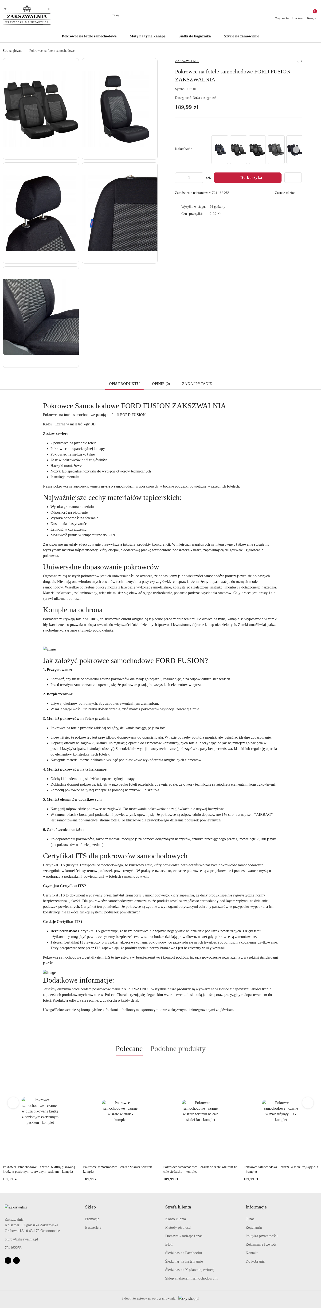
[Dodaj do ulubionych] (293, 177)
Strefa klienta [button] (178, 1206)
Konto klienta (175, 1219)
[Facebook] (8, 1260)
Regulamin (254, 1227)
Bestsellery (93, 1227)
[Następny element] (296, 150)
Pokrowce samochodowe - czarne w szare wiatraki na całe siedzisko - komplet (120, 1169)
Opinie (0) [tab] (161, 384)
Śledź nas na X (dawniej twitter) (189, 1270)
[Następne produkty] (308, 1103)
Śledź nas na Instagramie (184, 1261)
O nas (250, 1219)
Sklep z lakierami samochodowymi (191, 1278)
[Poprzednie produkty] (13, 1103)
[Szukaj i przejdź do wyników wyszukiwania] (213, 15)
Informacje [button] (256, 1206)
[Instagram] (16, 1260)
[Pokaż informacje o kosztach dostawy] (224, 213)
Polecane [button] (129, 1048)
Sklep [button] (90, 1206)
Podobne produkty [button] (178, 1048)
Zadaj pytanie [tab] (197, 384)
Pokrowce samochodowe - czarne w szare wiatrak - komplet (38, 1169)
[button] (41, 109)
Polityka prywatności (262, 1236)
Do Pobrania (255, 1261)
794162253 (13, 1248)
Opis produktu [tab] (124, 384)
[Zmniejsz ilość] (178, 178)
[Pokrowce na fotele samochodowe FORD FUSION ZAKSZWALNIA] (219, 150)
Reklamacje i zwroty (261, 1244)
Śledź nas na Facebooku (183, 1253)
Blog (169, 1244)
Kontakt (252, 1253)
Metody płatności (178, 1227)
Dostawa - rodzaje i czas (183, 1236)
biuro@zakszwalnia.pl (21, 1239)
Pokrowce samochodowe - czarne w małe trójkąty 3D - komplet (200, 1169)
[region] (256, 149)
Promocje (92, 1219)
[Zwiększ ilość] (199, 178)
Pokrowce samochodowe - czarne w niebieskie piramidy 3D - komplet (276, 1169)
